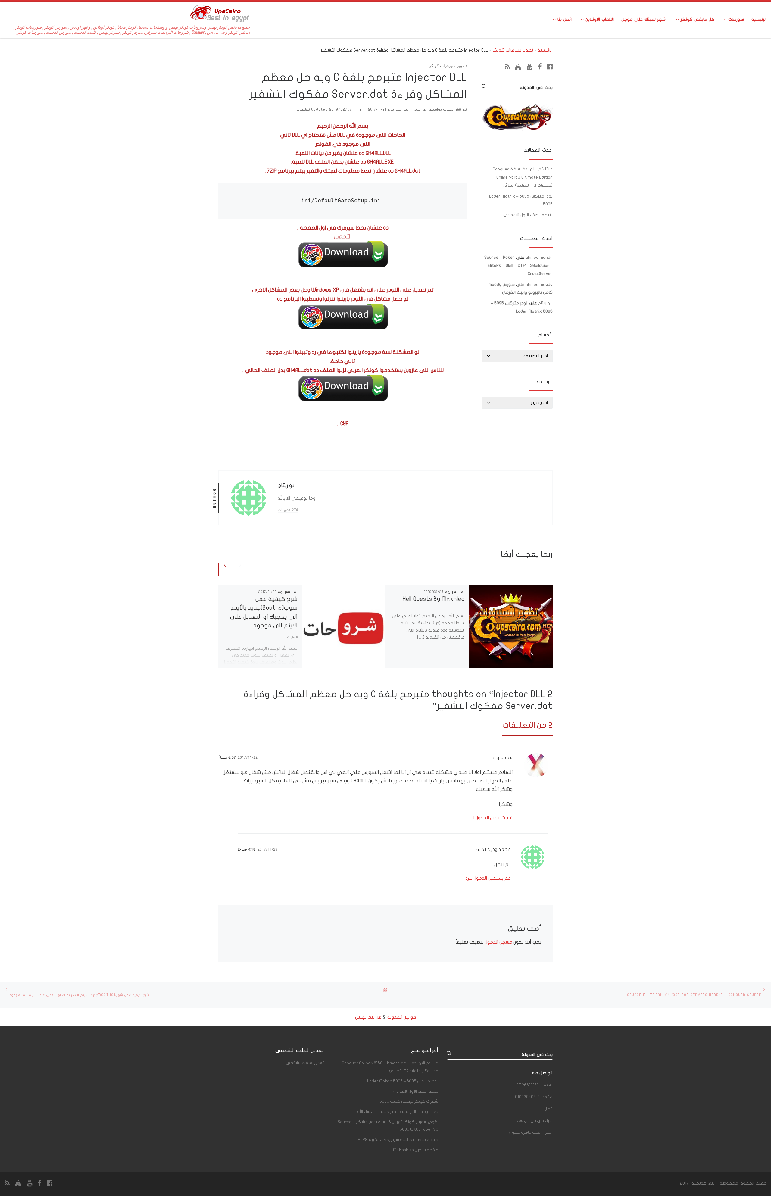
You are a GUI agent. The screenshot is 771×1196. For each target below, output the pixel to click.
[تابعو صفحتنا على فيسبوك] (550, 66)
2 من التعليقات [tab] (527, 725)
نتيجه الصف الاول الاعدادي (528, 215)
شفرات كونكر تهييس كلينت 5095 (408, 1101)
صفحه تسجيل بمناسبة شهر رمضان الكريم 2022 (398, 1140)
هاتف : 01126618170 (534, 1085)
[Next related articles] (225, 569)
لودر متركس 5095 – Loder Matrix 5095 (521, 200)
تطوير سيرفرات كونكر (512, 50)
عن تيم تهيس (368, 1017)
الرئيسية (545, 50)
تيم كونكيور (702, 1183)
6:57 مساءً (227, 757)
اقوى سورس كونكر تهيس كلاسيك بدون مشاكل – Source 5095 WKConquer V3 (388, 1126)
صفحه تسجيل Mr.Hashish (415, 1150)
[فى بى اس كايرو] (518, 66)
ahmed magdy (539, 257)
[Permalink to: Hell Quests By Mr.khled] (511, 626)
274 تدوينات (288, 509)
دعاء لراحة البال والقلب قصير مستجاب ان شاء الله (397, 1112)
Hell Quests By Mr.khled (434, 599)
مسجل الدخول (498, 942)
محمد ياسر (502, 757)
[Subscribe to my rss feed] (507, 66)
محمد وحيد (499, 849)
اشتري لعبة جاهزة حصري (531, 1132)
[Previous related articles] (240, 569)
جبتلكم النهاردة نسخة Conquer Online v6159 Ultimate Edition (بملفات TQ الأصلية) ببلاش (523, 177)
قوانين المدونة (401, 1017)
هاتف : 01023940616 (534, 1097)
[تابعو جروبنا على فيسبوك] (540, 66)
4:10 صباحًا (246, 849)
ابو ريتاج (421, 109)
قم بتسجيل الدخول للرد (490, 817)
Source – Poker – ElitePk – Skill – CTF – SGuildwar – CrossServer (518, 265)
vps (534, 1121)
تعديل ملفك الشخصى (305, 1063)
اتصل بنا (546, 1109)
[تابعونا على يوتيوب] (529, 66)
